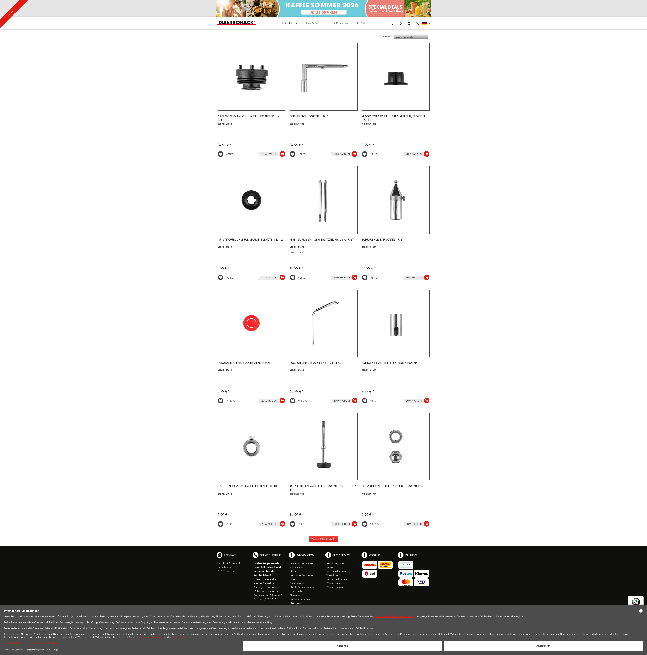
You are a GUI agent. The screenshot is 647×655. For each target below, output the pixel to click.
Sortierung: (386, 36)
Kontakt (293, 578)
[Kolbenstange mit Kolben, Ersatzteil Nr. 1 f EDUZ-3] (324, 446)
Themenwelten (297, 590)
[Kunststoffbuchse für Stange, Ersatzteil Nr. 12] (251, 200)
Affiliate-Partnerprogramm (302, 586)
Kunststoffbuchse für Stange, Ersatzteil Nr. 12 (250, 239)
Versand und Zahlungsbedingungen (337, 576)
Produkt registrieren (335, 562)
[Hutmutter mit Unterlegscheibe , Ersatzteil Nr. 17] (396, 446)
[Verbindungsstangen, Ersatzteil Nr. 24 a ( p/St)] (324, 200)
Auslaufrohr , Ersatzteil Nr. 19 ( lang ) (316, 363)
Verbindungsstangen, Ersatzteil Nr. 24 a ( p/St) (322, 239)
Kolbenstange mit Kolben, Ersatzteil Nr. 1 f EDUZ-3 (323, 488)
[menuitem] (289, 24)
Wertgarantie (296, 566)
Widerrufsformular (334, 586)
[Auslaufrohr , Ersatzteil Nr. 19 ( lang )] (324, 323)
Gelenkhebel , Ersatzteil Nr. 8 (309, 116)
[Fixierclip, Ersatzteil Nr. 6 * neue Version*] (396, 323)
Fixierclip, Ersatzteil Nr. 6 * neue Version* (390, 363)
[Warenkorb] (408, 23)
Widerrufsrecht (333, 582)
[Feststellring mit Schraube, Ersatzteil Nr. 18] (251, 446)
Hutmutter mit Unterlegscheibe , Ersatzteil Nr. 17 (395, 486)
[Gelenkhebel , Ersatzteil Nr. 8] (324, 77)
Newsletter (295, 594)
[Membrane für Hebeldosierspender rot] (251, 323)
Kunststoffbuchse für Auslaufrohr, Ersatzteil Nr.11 (393, 118)
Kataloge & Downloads (301, 562)
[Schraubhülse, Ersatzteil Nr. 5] (396, 200)
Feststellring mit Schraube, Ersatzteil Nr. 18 (247, 486)
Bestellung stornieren (336, 570)
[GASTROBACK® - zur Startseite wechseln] (236, 23)
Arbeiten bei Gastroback (302, 574)
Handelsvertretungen (300, 598)
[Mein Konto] (417, 23)
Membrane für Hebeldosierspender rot (244, 363)
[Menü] (642, 598)
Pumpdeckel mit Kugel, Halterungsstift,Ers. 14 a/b (249, 118)
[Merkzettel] (400, 23)
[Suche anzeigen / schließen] (391, 23)
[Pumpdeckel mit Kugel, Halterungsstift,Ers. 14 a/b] (251, 77)
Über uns (294, 570)
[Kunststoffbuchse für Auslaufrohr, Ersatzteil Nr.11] (396, 77)
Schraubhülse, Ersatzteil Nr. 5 (382, 239)
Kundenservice (297, 582)
